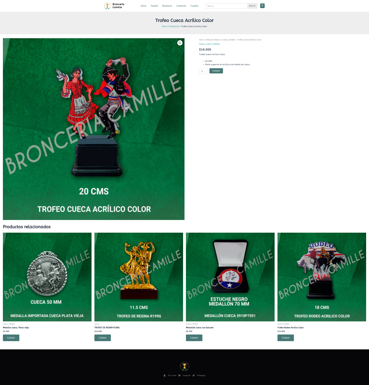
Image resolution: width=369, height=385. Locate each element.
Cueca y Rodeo (228, 40)
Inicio (143, 5)
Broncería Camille (118, 6)
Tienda (154, 5)
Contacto (181, 5)
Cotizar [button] (11, 337)
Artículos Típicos (213, 40)
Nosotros (167, 5)
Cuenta (194, 5)
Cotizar (216, 70)
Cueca (202, 44)
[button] (179, 42)
